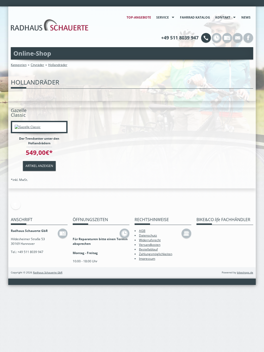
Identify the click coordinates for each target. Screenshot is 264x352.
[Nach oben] (16, 204)
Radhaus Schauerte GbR (47, 272)
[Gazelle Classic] (39, 127)
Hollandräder (57, 65)
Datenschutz (148, 235)
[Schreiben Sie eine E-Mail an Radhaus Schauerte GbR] (238, 38)
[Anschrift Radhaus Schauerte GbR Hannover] (227, 38)
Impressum (147, 258)
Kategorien (19, 65)
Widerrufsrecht (150, 240)
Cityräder (37, 65)
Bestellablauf (148, 249)
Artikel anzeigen (39, 166)
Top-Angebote (139, 17)
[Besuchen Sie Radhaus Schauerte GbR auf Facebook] (248, 38)
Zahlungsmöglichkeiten (155, 254)
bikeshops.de (245, 272)
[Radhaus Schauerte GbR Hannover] (49, 25)
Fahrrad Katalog (195, 17)
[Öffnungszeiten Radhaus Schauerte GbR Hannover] (216, 38)
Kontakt (222, 17)
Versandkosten (149, 244)
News (246, 17)
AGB (142, 231)
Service (162, 17)
